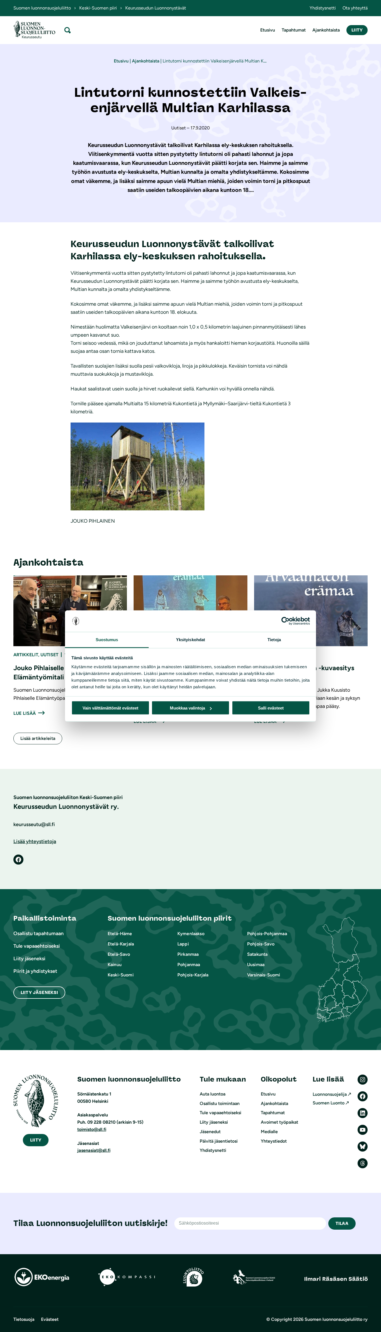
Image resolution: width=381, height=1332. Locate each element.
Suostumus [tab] (107, 639)
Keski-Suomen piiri (98, 8)
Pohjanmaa (188, 964)
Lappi (183, 944)
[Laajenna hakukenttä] (67, 30)
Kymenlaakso (190, 933)
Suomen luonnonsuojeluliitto (42, 8)
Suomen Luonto (328, 1103)
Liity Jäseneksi (39, 992)
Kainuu (115, 964)
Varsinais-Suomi (263, 975)
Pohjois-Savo (260, 944)
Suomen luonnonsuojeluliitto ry (336, 1319)
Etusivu (121, 61)
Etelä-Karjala (121, 944)
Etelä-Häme (120, 933)
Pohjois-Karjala (192, 975)
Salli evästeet (271, 708)
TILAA (342, 1223)
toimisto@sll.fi (91, 1129)
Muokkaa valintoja (187, 708)
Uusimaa (255, 964)
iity (35, 1140)
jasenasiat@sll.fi (93, 1150)
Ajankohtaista (145, 61)
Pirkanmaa (188, 954)
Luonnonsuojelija (330, 1094)
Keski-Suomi (121, 975)
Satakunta (257, 954)
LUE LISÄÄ (24, 713)
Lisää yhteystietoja (34, 841)
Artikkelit (25, 654)
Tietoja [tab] (274, 639)
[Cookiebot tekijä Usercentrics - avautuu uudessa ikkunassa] (285, 621)
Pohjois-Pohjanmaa (267, 933)
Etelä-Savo (119, 954)
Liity (357, 30)
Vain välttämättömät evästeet (110, 708)
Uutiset (49, 654)
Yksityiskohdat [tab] (190, 639)
